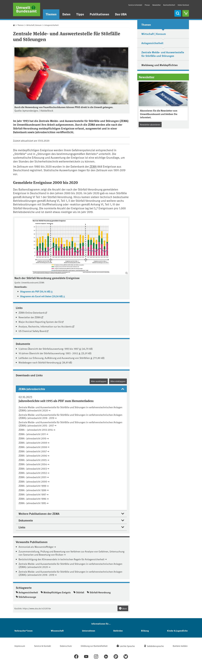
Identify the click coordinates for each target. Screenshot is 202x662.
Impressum (19, 645)
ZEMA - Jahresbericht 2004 (33, 464)
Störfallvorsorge (27, 597)
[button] (71, 388)
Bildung (145, 630)
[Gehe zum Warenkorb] (185, 13)
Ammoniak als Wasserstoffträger (36, 546)
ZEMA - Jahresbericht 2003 (33, 468)
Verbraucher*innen (23, 630)
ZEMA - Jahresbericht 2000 (33, 481)
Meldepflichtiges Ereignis (57, 592)
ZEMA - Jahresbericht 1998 (32, 490)
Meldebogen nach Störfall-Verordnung (39, 362)
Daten (66, 14)
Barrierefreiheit (169, 5)
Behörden (118, 630)
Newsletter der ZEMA (30, 317)
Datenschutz (66, 645)
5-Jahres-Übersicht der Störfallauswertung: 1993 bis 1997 (49, 348)
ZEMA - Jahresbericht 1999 (32, 485)
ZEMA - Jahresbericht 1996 (32, 498)
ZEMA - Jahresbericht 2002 (33, 473)
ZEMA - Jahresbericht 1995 (32, 503)
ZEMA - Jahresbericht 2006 (33, 455)
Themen (51, 14)
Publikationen (99, 14)
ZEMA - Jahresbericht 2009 (33, 442)
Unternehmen (88, 630)
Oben (124, 608)
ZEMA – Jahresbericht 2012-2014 (36, 429)
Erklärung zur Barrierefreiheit (94, 645)
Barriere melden (180, 645)
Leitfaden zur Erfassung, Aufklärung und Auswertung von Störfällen (54, 358)
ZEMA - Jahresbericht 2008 (33, 447)
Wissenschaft (57, 630)
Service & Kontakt (135, 5)
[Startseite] (26, 9)
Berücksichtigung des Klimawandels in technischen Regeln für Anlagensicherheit (61, 559)
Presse (147, 5)
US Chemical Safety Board (32, 331)
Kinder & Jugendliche (177, 630)
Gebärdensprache (155, 645)
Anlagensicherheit (51, 25)
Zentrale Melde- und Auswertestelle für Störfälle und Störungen (162, 54)
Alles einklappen (117, 381)
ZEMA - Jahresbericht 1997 (32, 494)
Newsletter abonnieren (150, 124)
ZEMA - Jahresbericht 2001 (32, 477)
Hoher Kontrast (183, 5)
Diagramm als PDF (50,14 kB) (35, 291)
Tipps (80, 14)
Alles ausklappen (98, 381)
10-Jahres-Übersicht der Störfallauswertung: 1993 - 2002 (48, 353)
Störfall (80, 592)
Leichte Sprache (127, 645)
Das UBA (121, 14)
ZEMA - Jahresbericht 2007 (33, 451)
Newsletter (156, 5)
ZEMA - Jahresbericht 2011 (32, 434)
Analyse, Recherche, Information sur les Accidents (45, 326)
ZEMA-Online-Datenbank (32, 312)
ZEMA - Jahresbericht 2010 (32, 438)
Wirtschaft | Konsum (34, 25)
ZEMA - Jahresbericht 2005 (33, 460)
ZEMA (93, 166)
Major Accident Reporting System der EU (40, 321)
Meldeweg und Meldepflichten (159, 65)
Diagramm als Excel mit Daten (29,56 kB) (41, 296)
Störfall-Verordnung (100, 592)
